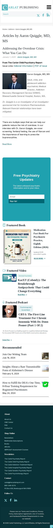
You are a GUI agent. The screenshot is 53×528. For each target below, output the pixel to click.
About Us (7, 419)
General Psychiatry (25, 276)
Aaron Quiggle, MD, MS (24, 29)
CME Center (8, 422)
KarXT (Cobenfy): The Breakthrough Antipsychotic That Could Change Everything (33, 286)
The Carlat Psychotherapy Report (16, 473)
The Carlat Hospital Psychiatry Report (18, 468)
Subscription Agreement (23, 514)
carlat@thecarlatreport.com (14, 482)
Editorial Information (23, 66)
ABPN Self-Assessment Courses (16, 450)
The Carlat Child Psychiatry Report (16, 462)
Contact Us (8, 428)
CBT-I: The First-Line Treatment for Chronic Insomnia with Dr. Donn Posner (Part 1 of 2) (33, 320)
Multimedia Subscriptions (13, 441)
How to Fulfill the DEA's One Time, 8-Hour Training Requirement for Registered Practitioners (21, 386)
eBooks (7, 447)
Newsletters (8, 438)
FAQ (5, 425)
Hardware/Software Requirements (25, 516)
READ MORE (38, 258)
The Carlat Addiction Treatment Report (18, 465)
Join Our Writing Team (14, 354)
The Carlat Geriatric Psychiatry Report (18, 471)
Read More (7, 144)
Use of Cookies (38, 514)
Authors (11, 29)
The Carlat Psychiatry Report (14, 459)
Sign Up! (13, 201)
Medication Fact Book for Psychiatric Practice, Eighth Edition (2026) (41, 238)
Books (6, 444)
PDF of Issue (41, 66)
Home (4, 29)
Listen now (6, 340)
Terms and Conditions (29, 511)
